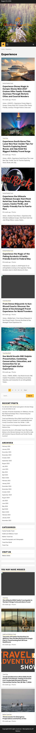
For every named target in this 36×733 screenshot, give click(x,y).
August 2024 (5, 497)
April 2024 (5, 509)
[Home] (3, 44)
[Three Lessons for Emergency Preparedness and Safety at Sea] (18, 700)
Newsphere (26, 729)
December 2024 (6, 486)
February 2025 (6, 480)
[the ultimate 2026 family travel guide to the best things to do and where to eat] (18, 583)
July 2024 (5, 500)
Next (25, 390)
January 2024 (6, 517)
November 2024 (6, 489)
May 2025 (5, 472)
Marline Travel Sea (7, 536)
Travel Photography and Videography (12, 539)
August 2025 (5, 463)
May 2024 (5, 506)
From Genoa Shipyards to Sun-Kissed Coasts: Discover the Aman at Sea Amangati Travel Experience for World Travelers (17, 308)
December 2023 (6, 520)
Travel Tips (5, 138)
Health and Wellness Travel (10, 534)
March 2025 (5, 478)
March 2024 (5, 512)
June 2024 (5, 503)
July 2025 (5, 466)
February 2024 (6, 515)
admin (14, 99)
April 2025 (5, 475)
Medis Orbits (6, 555)
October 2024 (6, 492)
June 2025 (5, 469)
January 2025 (6, 483)
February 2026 (6, 446)
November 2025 (6, 455)
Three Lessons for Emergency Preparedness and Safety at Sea (14, 717)
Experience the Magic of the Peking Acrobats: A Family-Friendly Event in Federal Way (17, 256)
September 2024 (7, 495)
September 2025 (7, 460)
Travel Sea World (7, 300)
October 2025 (6, 458)
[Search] (33, 44)
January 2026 (6, 449)
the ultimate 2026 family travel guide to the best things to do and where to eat (17, 601)
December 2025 (6, 452)
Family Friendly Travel (8, 83)
